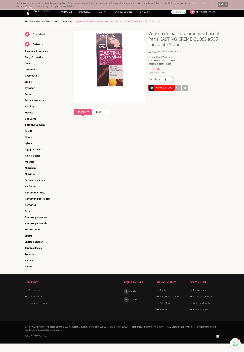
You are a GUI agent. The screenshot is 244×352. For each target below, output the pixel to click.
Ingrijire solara (33, 149)
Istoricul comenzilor (204, 296)
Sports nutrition (34, 241)
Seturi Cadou (32, 229)
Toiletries (30, 254)
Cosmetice (31, 75)
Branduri (39, 34)
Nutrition (30, 174)
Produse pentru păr (36, 223)
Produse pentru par (36, 217)
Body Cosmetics (34, 57)
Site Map (165, 303)
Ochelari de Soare (35, 180)
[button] (235, 343)
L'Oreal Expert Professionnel (58, 21)
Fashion (29, 106)
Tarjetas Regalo (33, 248)
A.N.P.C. (164, 309)
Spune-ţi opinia (173, 51)
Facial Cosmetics (34, 100)
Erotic (28, 81)
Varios (28, 266)
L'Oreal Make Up (169, 57)
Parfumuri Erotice (35, 192)
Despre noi (34, 290)
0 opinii (160, 51)
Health (29, 131)
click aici (72, 6)
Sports (28, 235)
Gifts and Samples (35, 124)
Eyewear (30, 87)
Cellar (28, 63)
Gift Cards (30, 118)
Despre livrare (36, 296)
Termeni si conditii (38, 303)
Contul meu (199, 290)
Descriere (83, 112)
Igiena (28, 143)
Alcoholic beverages (36, 51)
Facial (28, 94)
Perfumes (30, 204)
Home (28, 137)
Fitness (29, 112)
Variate (29, 260)
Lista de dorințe (201, 303)
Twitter (133, 299)
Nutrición (30, 168)
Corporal (30, 69)
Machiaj (29, 161)
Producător (35, 21)
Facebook (134, 291)
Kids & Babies (32, 155)
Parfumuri (31, 186)
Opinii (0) (100, 112)
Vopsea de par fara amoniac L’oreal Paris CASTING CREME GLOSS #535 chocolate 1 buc (117, 21)
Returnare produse (170, 296)
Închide (223, 4)
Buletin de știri (201, 309)
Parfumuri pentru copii (38, 198)
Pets (27, 211)
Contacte (165, 290)
